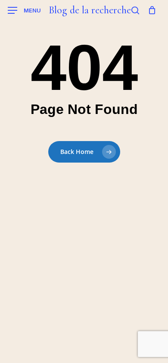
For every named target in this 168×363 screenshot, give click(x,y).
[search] (135, 10)
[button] (24, 10)
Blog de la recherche (90, 10)
